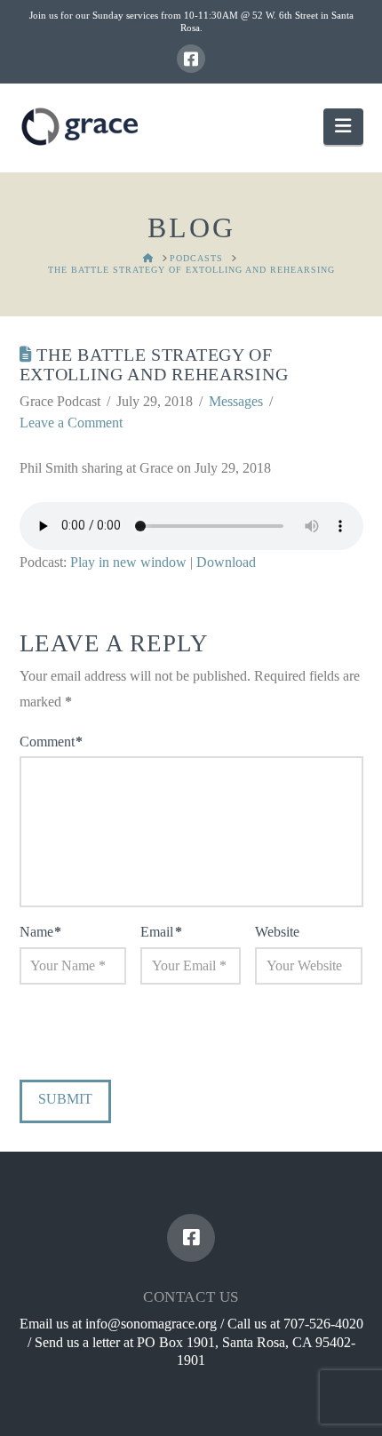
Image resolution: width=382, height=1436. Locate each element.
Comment (51, 741)
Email (160, 931)
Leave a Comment (71, 422)
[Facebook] (191, 58)
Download (226, 562)
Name (40, 931)
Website (277, 931)
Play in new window (128, 562)
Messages (236, 401)
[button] (342, 126)
